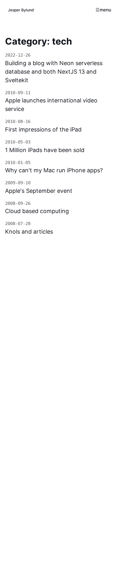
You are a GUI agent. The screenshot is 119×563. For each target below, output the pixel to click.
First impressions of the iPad (43, 129)
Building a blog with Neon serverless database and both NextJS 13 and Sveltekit (53, 71)
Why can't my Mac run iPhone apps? (54, 170)
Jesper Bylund (21, 10)
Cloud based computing (37, 211)
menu (105, 9)
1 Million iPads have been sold (44, 150)
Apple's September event (38, 190)
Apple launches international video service (51, 104)
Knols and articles (29, 231)
